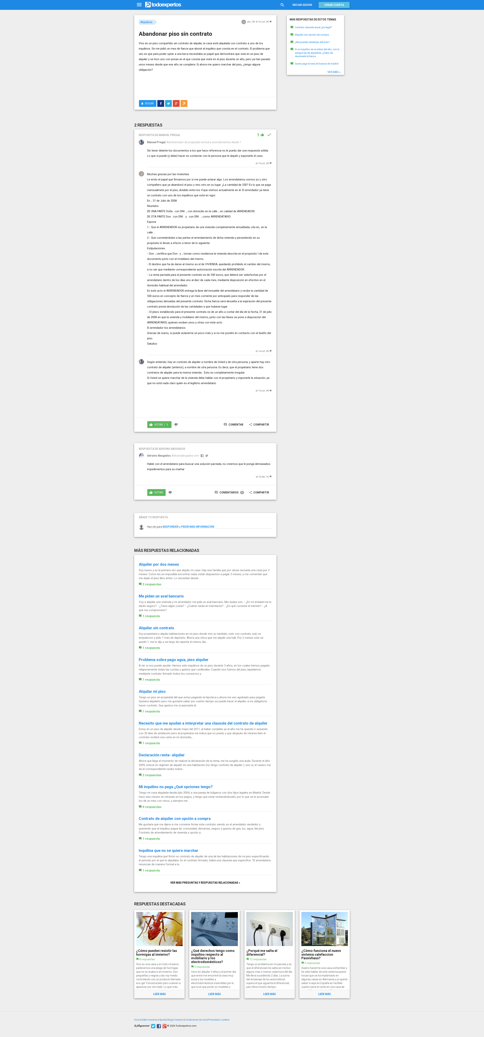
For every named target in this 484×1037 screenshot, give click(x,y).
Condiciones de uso (195, 1019)
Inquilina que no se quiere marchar (168, 850)
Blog (170, 1019)
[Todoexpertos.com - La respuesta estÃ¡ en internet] (163, 4)
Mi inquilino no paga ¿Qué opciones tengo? (176, 787)
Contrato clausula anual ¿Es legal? (313, 27)
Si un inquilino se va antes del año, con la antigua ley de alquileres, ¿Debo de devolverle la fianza (317, 53)
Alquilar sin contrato (156, 628)
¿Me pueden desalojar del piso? (312, 42)
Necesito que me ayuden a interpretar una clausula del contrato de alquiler (203, 723)
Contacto (179, 1019)
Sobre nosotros (149, 1019)
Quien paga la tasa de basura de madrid (316, 63)
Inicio (137, 1019)
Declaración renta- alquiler (162, 755)
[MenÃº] (139, 5)
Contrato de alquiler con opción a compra (175, 818)
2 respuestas (152, 584)
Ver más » (334, 72)
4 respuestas (152, 807)
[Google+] (164, 1026)
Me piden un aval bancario (161, 596)
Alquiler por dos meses (159, 564)
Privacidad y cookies (219, 1019)
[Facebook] (158, 1026)
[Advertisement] (205, 83)
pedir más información (197, 526)
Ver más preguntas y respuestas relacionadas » (205, 882)
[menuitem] (160, 103)
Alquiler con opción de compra (312, 34)
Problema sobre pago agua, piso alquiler (174, 659)
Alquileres (146, 22)
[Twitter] (152, 1026)
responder (170, 526)
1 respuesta (151, 616)
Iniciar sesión (302, 4)
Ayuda (162, 1019)
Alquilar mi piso (152, 691)
